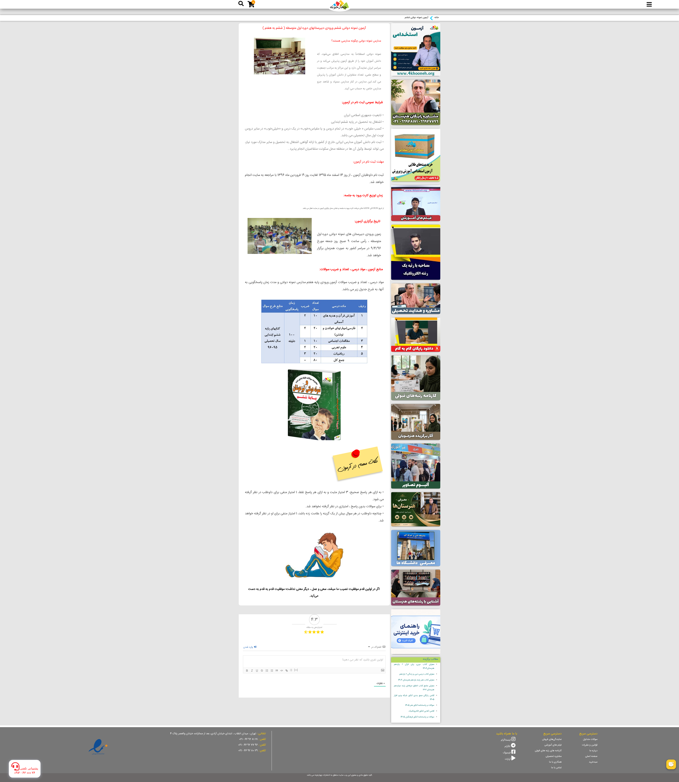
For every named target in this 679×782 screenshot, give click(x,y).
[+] (296, 670)
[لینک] (286, 670)
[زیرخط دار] (256, 670)
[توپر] (247, 670)
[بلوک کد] (281, 670)
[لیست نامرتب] (271, 670)
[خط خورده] (261, 670)
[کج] (251, 670)
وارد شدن (248, 647)
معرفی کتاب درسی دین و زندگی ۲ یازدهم (416, 674)
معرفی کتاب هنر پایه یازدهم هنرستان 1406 (416, 680)
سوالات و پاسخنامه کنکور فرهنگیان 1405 (417, 717)
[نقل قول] (276, 670)
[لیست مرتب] (266, 670)
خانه (436, 17)
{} (291, 670)
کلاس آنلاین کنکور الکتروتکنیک (421, 711)
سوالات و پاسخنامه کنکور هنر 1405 (419, 705)
